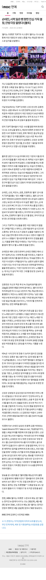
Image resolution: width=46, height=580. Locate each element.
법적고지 (23, 552)
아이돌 (29, 13)
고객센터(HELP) (34, 552)
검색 (43, 7)
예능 (23, 2)
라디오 (36, 2)
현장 (21, 13)
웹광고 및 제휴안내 (21, 549)
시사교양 (29, 2)
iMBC (12, 2)
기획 (14, 13)
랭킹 (37, 13)
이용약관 (33, 549)
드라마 (18, 2)
